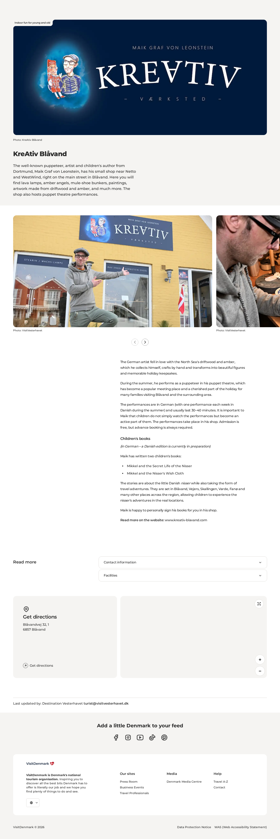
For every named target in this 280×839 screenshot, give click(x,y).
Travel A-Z (221, 781)
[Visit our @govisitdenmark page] (152, 737)
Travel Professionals (134, 793)
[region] (193, 637)
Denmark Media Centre (184, 781)
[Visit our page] (128, 737)
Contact (219, 787)
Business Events (132, 787)
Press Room (129, 781)
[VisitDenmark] (40, 764)
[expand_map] (259, 603)
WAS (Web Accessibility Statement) (240, 827)
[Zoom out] (260, 671)
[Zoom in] (260, 659)
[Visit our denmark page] (116, 737)
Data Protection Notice (194, 827)
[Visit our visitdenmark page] (140, 737)
